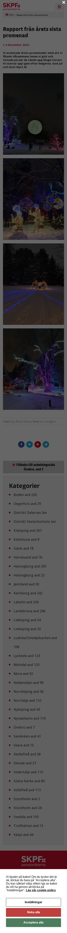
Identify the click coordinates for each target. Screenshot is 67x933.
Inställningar (33, 902)
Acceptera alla (33, 922)
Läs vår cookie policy (41, 890)
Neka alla (33, 912)
